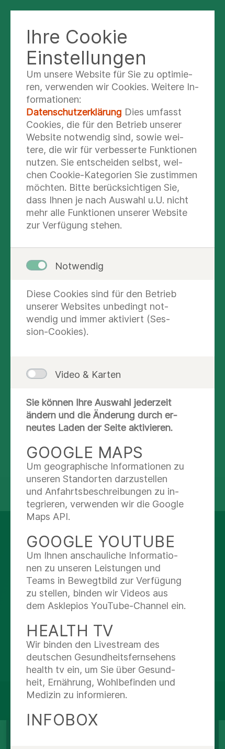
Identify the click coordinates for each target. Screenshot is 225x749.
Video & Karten (88, 374)
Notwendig (79, 266)
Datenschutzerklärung (74, 111)
